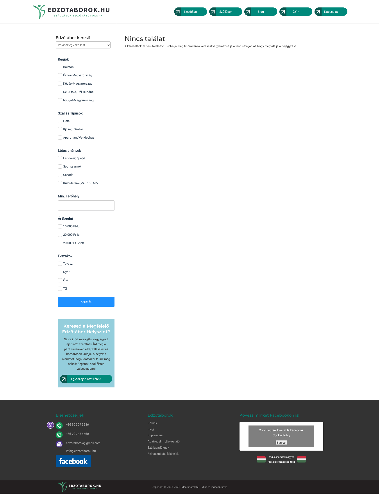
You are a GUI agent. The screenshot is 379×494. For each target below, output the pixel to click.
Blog (151, 429)
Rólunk (152, 423)
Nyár (66, 272)
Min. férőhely (68, 196)
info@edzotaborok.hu (81, 451)
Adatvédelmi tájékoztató (164, 441)
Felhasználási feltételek (163, 453)
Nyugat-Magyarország (78, 100)
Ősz (65, 280)
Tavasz (68, 263)
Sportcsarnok (72, 166)
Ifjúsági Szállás (73, 129)
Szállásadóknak (158, 447)
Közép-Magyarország (78, 83)
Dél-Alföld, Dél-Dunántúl (79, 92)
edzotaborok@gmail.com (83, 443)
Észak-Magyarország (77, 75)
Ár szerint (65, 219)
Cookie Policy (281, 435)
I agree (281, 442)
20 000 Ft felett (73, 243)
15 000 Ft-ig (71, 226)
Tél (65, 288)
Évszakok (65, 256)
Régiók (63, 59)
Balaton (68, 67)
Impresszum (156, 435)
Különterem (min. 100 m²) (80, 183)
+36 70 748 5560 (77, 433)
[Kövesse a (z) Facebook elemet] (319, 486)
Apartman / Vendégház (78, 137)
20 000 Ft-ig (71, 234)
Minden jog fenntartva (214, 487)
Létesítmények (69, 150)
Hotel (66, 121)
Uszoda (68, 175)
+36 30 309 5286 (77, 424)
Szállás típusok (70, 113)
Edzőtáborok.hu (190, 487)
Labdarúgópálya (74, 158)
